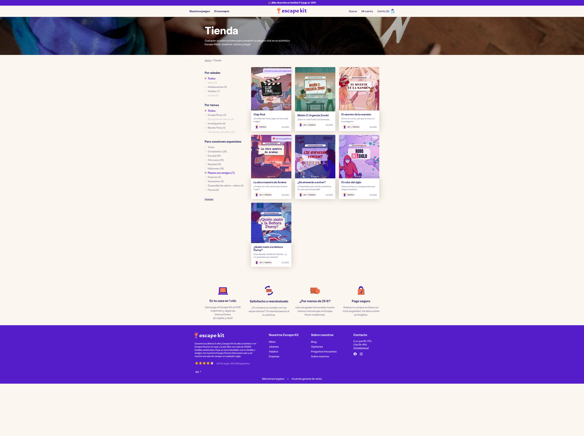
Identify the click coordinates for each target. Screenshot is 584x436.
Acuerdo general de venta (307, 378)
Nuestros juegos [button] (199, 11)
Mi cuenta (367, 11)
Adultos (273, 351)
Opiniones (317, 346)
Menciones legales (273, 378)
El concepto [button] (221, 11)
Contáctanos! (361, 347)
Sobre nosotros (320, 356)
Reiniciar (209, 199)
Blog (314, 341)
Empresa (274, 356)
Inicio (208, 60)
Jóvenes (274, 346)
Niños (272, 341)
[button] (226, 78)
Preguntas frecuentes (324, 351)
